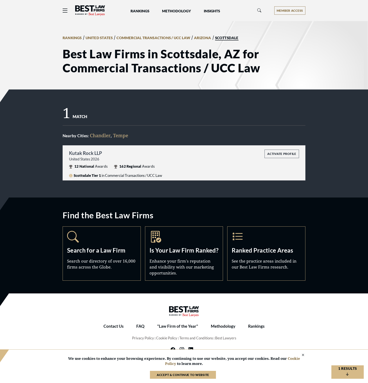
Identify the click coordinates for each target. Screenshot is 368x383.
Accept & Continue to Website (183, 375)
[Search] (259, 10)
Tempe (120, 135)
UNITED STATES (99, 38)
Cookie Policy (166, 338)
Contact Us (114, 326)
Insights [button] (212, 11)
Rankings (256, 326)
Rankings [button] (140, 11)
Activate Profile (281, 154)
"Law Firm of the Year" (177, 326)
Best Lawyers (225, 338)
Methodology (223, 326)
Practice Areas (266, 253)
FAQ (140, 326)
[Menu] (65, 10)
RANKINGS (72, 38)
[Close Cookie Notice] (300, 355)
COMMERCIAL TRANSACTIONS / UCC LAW (153, 38)
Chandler (100, 135)
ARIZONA (202, 38)
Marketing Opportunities (184, 253)
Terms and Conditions (196, 338)
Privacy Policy (143, 338)
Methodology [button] (176, 11)
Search (102, 253)
